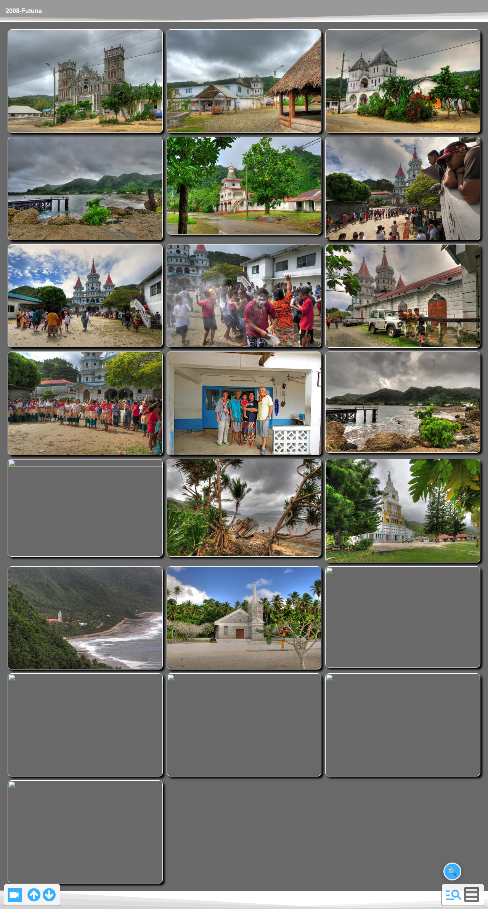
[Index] (453, 894)
